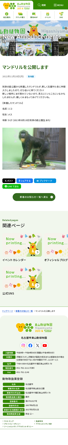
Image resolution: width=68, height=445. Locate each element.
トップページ (7, 311)
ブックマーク (46, 180)
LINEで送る (13, 186)
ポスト (10, 180)
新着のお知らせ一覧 (24, 311)
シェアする (25, 180)
